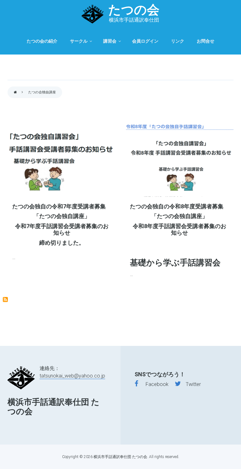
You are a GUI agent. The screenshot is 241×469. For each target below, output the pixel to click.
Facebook (153, 384)
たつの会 (133, 10)
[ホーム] (93, 14)
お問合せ (205, 41)
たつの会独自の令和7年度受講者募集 (59, 206)
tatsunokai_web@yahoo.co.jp (72, 376)
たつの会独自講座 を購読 (5, 299)
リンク (177, 41)
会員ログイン (145, 41)
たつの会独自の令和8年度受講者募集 (176, 206)
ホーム (15, 92)
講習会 (109, 41)
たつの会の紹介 (42, 41)
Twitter (190, 384)
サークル (79, 41)
